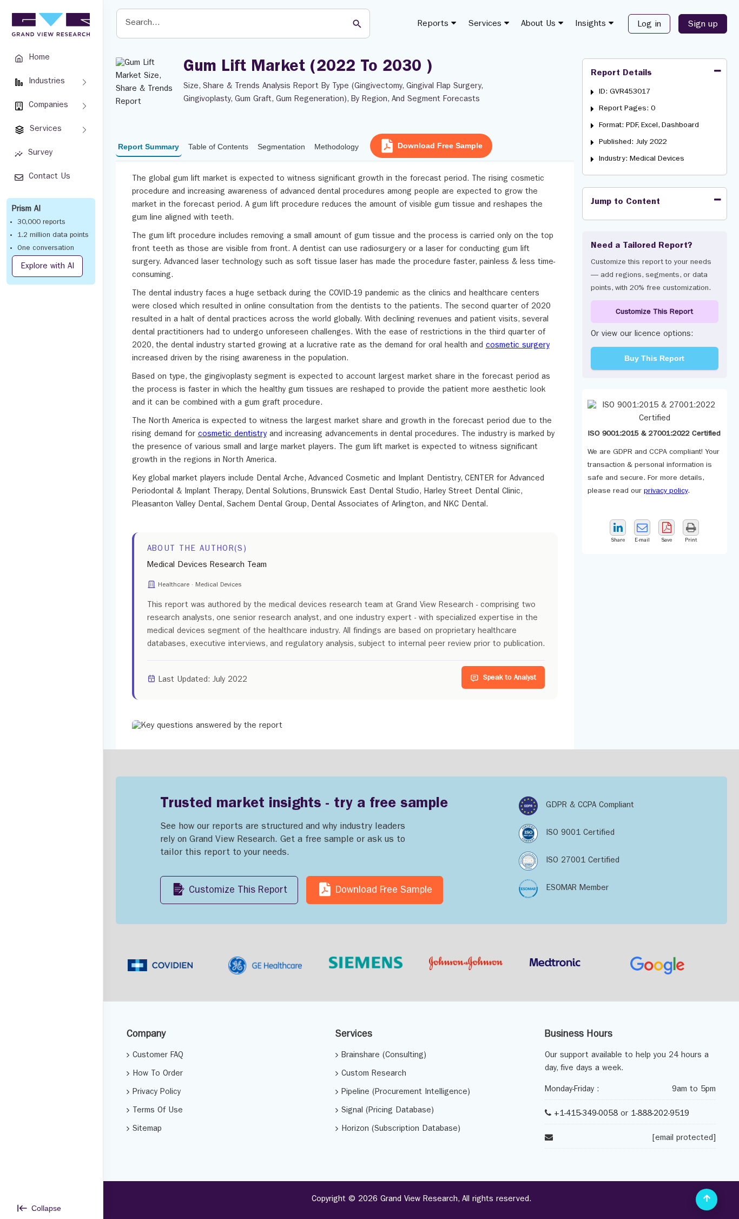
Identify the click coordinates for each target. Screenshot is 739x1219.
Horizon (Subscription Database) (400, 1129)
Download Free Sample (440, 145)
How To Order (158, 1074)
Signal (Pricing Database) (387, 1111)
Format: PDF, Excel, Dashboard (649, 125)
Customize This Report (654, 312)
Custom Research (373, 1074)
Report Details (621, 73)
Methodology (336, 146)
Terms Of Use (158, 1111)
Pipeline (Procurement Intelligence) (405, 1093)
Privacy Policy (157, 1093)
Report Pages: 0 (627, 109)
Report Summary (148, 146)
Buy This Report (654, 358)
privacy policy (666, 491)
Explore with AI (47, 267)
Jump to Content (625, 202)
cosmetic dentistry (232, 435)
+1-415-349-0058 (586, 1114)
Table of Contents (218, 146)
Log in (649, 25)
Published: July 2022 (633, 142)
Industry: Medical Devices (641, 159)
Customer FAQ (158, 1056)
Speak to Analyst (509, 678)
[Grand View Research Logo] (49, 25)
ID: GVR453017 (624, 92)
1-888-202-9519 (660, 1114)
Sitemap (147, 1129)
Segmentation (281, 146)
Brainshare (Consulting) (383, 1056)
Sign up (703, 25)
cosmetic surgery (518, 346)
